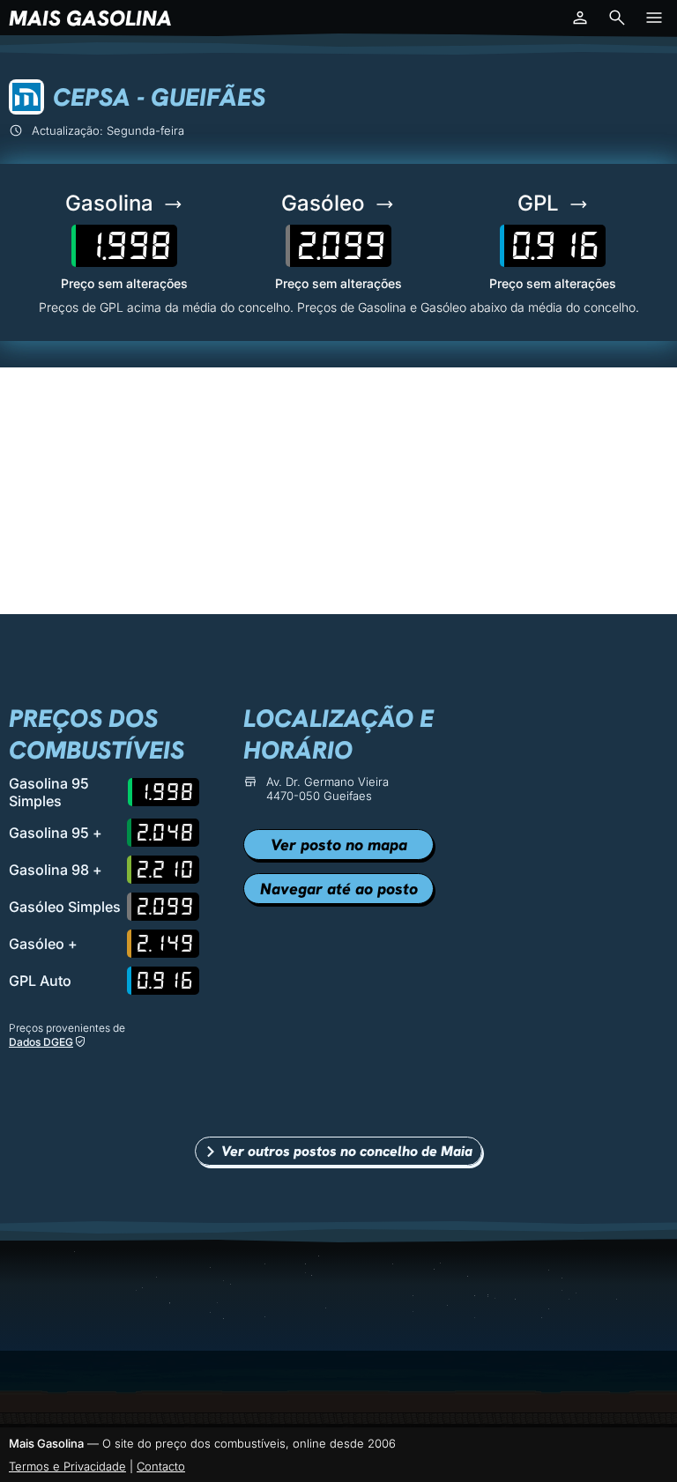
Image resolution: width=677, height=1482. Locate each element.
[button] (580, 18)
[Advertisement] (338, 490)
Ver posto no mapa (339, 844)
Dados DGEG (41, 1042)
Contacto (161, 1466)
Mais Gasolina (90, 18)
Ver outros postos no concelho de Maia (346, 1151)
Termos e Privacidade (67, 1466)
